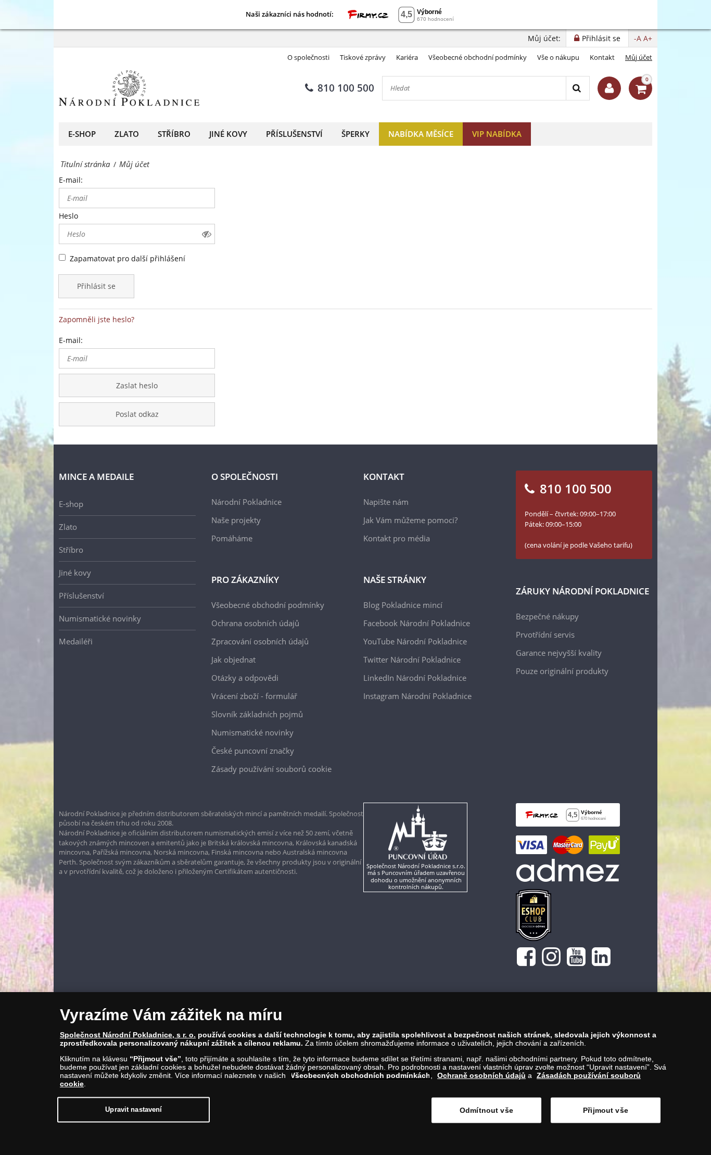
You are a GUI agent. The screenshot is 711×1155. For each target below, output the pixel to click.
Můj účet (638, 57)
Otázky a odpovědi (244, 677)
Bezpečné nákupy (547, 616)
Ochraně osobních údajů (481, 1075)
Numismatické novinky (100, 618)
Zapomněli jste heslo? (96, 319)
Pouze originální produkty (562, 671)
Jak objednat (233, 659)
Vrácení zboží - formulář (254, 696)
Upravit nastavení (133, 1109)
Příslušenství (294, 134)
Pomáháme (231, 538)
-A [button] (637, 38)
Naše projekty (236, 520)
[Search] (577, 88)
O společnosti (308, 57)
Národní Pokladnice (246, 502)
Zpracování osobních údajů (260, 641)
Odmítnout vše (486, 1110)
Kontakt (602, 57)
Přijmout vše (605, 1110)
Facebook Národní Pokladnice (416, 623)
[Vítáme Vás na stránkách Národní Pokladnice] (609, 88)
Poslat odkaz (137, 414)
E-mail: (71, 180)
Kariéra (407, 57)
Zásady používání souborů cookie (271, 769)
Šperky (355, 134)
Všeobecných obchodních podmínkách (360, 1075)
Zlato (127, 134)
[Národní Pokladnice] (129, 88)
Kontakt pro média (396, 538)
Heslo (68, 216)
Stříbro (174, 134)
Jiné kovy (228, 134)
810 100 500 (346, 88)
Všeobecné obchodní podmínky (477, 57)
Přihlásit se (96, 286)
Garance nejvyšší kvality (559, 653)
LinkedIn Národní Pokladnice (414, 677)
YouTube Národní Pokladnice (415, 641)
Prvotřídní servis (545, 634)
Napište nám (386, 502)
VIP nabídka (497, 134)
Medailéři (76, 641)
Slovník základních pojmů (257, 714)
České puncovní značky (252, 750)
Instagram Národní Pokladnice (417, 696)
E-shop (82, 134)
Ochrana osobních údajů (255, 623)
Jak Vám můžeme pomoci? (410, 520)
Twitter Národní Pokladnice (412, 659)
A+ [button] (647, 38)
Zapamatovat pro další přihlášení (127, 258)
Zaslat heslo (137, 385)
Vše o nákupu (558, 57)
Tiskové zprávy (363, 57)
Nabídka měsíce (420, 134)
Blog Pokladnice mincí (402, 605)
